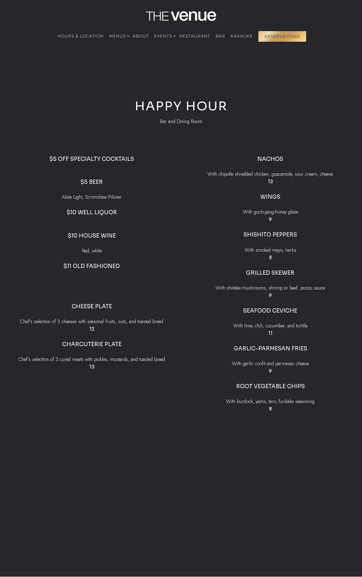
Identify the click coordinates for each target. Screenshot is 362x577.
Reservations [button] (282, 36)
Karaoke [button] (241, 36)
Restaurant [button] (194, 36)
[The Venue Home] (181, 15)
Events (164, 36)
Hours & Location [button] (81, 36)
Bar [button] (220, 36)
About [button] (141, 36)
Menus (118, 36)
